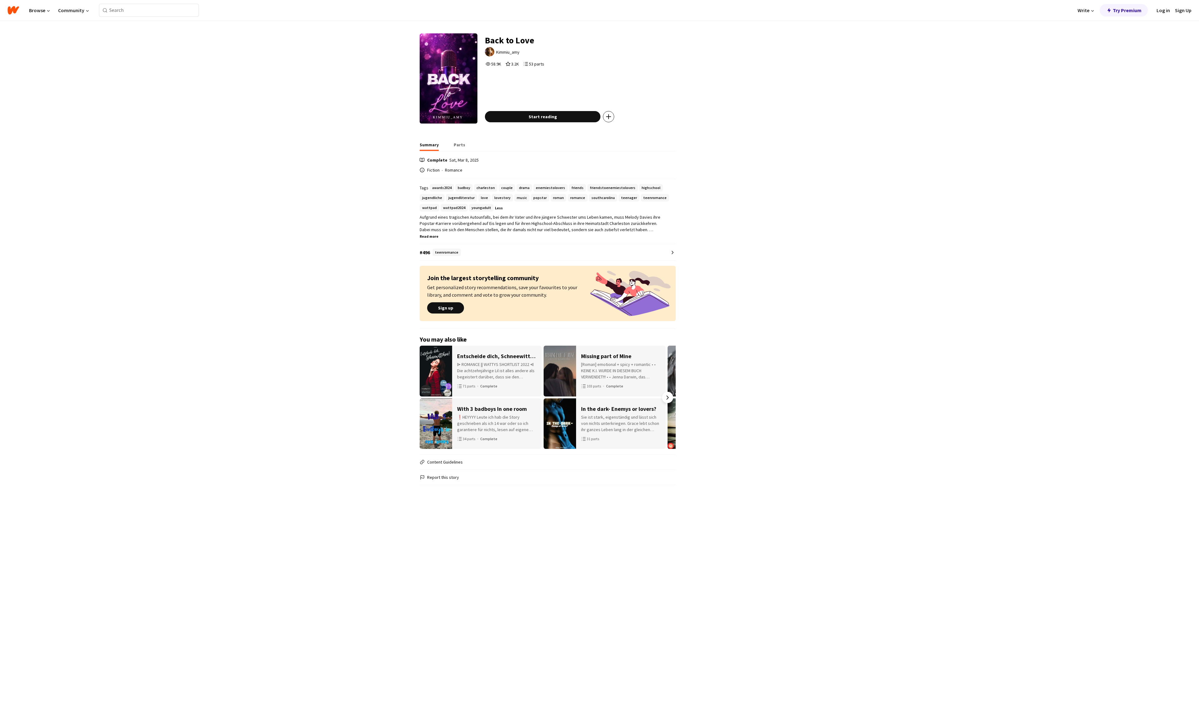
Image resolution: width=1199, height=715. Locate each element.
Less (499, 208)
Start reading (543, 116)
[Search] (105, 10)
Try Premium (1127, 10)
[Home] (13, 10)
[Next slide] (667, 397)
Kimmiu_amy (508, 52)
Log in (1163, 10)
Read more (429, 236)
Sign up (445, 308)
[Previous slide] (427, 397)
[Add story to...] (608, 116)
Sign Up (1183, 10)
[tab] (429, 146)
